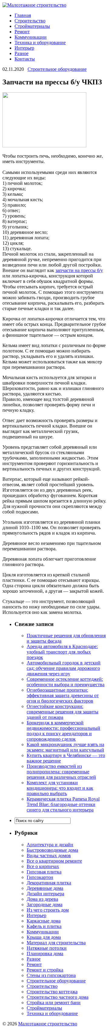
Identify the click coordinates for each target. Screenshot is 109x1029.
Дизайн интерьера (45, 893)
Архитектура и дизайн (50, 844)
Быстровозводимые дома (52, 850)
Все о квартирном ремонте (54, 861)
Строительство (30, 20)
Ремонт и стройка (45, 969)
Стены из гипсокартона (51, 975)
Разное (21, 53)
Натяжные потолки (47, 948)
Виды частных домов (49, 855)
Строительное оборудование (57, 69)
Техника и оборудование (40, 42)
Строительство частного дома (57, 997)
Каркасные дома (44, 920)
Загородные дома (44, 904)
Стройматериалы (32, 26)
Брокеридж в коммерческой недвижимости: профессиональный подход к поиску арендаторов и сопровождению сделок (63, 731)
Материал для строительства (56, 942)
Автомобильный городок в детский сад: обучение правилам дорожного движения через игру (64, 668)
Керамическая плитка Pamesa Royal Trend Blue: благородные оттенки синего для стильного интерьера (63, 804)
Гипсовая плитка (44, 871)
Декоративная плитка (49, 882)
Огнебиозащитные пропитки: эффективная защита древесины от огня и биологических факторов (63, 695)
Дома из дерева (42, 899)
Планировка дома (45, 953)
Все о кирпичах (43, 866)
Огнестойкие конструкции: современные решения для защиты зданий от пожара (62, 712)
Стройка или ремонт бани (54, 1002)
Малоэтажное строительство (47, 1023)
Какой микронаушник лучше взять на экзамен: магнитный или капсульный (65, 747)
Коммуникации (31, 37)
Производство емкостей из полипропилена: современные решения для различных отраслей (61, 772)
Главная (23, 15)
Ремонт (22, 31)
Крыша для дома (44, 937)
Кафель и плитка (44, 926)
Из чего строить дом (48, 910)
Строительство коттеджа (52, 991)
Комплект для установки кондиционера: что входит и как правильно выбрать (60, 788)
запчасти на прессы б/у (79, 270)
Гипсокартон (40, 877)
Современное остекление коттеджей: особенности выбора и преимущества (65, 682)
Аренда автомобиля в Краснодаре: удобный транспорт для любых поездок (62, 652)
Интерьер (24, 48)
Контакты (25, 58)
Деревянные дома (45, 888)
